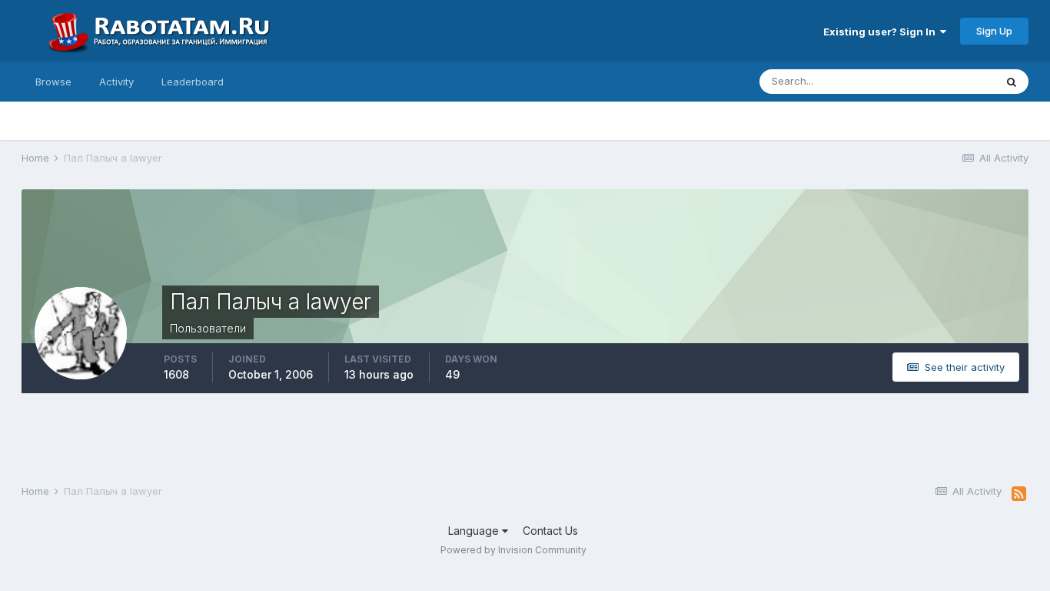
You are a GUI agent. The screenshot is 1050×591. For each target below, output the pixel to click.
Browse (53, 81)
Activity (116, 81)
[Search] (1011, 81)
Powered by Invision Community (513, 550)
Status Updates (939, 81)
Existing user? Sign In (881, 31)
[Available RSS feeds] (1018, 494)
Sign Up (994, 31)
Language (475, 530)
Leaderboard (192, 81)
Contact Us (550, 530)
